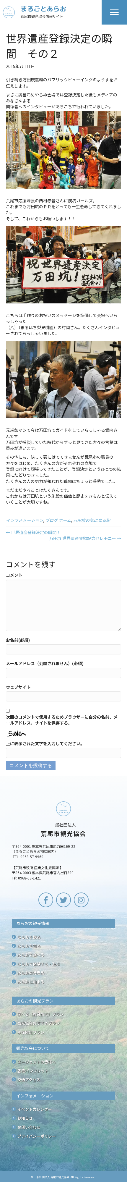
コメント (14, 575)
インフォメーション (24, 520)
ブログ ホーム (58, 520)
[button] (45, 899)
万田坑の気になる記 (91, 520)
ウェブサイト (18, 687)
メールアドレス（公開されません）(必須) (45, 663)
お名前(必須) (18, 640)
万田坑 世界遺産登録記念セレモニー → (85, 538)
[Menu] (114, 12)
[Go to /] (52, 12)
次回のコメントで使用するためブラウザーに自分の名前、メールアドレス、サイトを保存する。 (62, 720)
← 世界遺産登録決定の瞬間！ (33, 532)
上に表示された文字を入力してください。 (45, 743)
